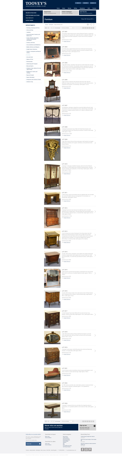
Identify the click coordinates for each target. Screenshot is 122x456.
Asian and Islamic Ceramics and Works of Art (33, 35)
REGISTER (85, 2)
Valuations (82, 8)
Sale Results (29, 18)
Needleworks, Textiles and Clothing (32, 72)
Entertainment (30, 61)
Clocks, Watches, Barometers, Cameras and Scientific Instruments (33, 39)
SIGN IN (78, 2)
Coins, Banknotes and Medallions (33, 44)
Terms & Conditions (48, 437)
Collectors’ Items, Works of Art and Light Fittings (34, 69)
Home (58, 8)
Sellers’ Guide (47, 443)
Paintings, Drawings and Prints (33, 27)
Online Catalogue (31, 13)
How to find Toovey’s (66, 438)
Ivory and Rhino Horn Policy (67, 445)
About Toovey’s (65, 436)
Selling (75, 8)
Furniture (28, 54)
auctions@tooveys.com (71, 450)
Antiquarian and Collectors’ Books (34, 79)
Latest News (29, 20)
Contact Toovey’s (65, 437)
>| (93, 27)
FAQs (64, 444)
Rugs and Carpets (30, 75)
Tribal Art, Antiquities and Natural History (34, 52)
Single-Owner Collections (32, 49)
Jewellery (29, 32)
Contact (94, 8)
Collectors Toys (30, 81)
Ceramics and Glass (31, 42)
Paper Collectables (30, 77)
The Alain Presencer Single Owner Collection (88, 436)
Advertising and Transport (32, 63)
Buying (69, 8)
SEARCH (93, 3)
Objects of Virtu (30, 59)
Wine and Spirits (30, 66)
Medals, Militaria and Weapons (33, 47)
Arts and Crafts (30, 57)
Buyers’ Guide (47, 436)
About (63, 8)
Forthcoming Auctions (33, 15)
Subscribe (29, 444)
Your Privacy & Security (66, 446)
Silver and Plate (30, 30)
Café (89, 8)
